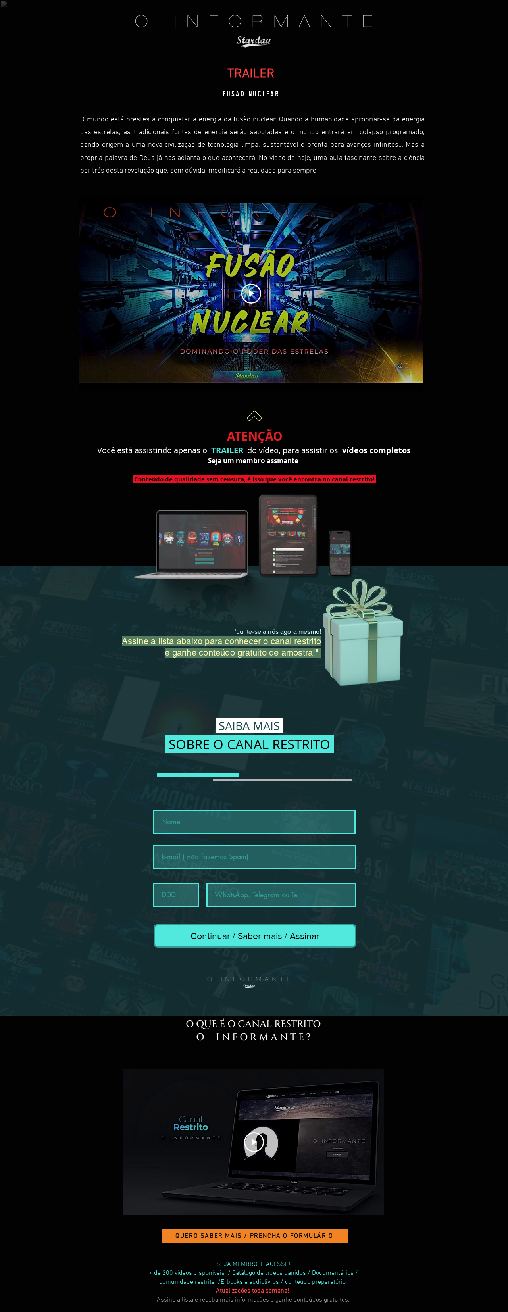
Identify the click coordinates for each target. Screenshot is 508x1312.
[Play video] (251, 294)
